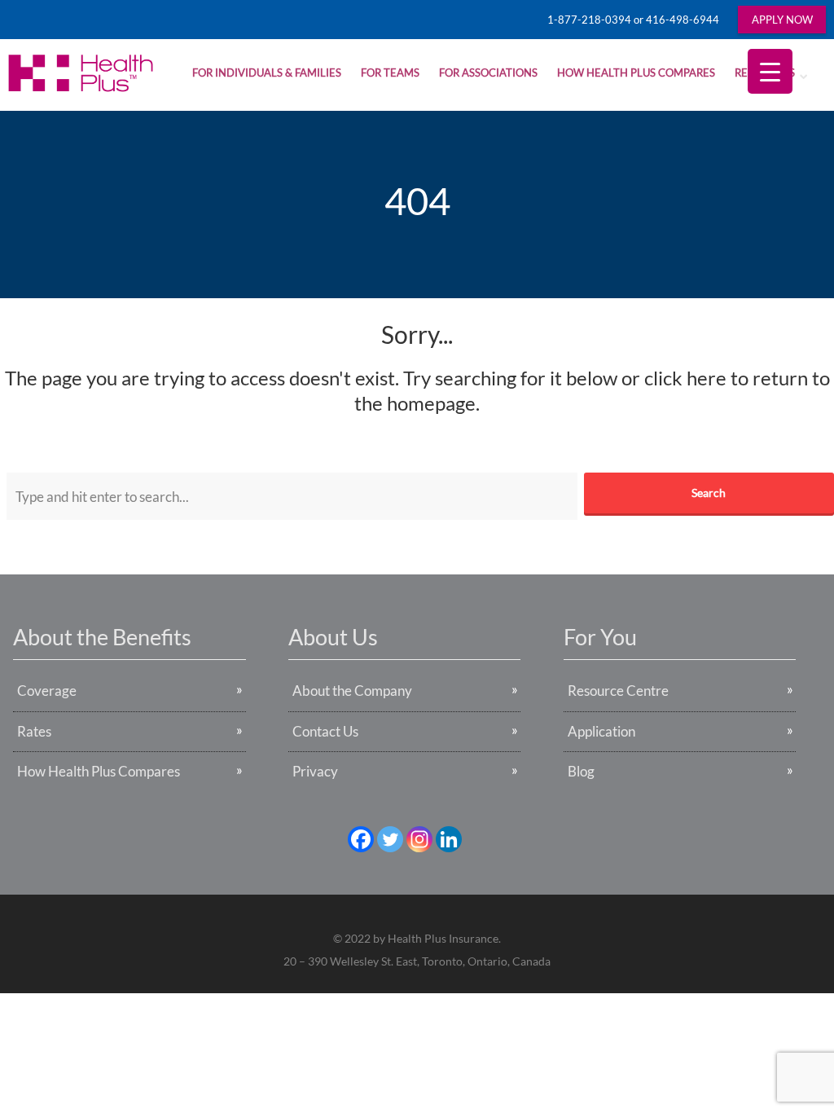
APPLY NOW (782, 19)
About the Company (352, 690)
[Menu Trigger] (770, 71)
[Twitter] (390, 839)
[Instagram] (419, 839)
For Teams (390, 72)
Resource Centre (618, 690)
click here (685, 377)
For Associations (488, 72)
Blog (581, 771)
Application (601, 731)
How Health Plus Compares (636, 72)
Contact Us (325, 731)
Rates (34, 731)
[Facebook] (361, 839)
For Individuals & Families (266, 72)
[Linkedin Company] (449, 839)
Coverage (47, 690)
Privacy (315, 771)
